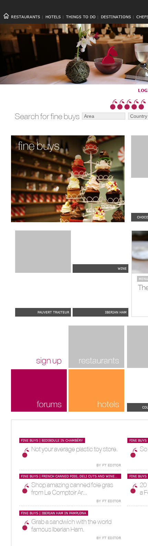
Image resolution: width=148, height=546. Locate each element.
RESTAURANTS (25, 16)
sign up (49, 360)
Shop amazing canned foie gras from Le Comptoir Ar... (72, 488)
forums (49, 404)
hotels (108, 404)
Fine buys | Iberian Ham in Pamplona (53, 513)
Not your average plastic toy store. (74, 449)
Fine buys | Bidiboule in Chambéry (52, 440)
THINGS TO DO (81, 16)
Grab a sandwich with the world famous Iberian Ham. (71, 525)
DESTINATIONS (116, 16)
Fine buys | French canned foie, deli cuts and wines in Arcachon (71, 476)
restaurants (99, 360)
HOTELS (53, 16)
